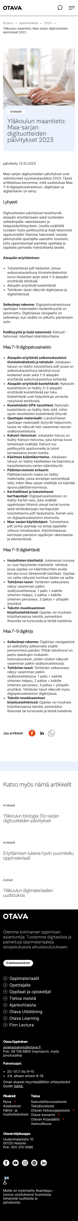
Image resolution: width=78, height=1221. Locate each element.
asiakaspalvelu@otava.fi (22, 1047)
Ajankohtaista (22, 1005)
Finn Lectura (21, 1024)
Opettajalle (20, 985)
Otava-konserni (43, 1115)
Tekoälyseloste (42, 1106)
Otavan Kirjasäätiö (46, 1119)
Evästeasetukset (18, 963)
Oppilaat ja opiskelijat (30, 991)
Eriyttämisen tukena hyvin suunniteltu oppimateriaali (38, 855)
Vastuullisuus (41, 1124)
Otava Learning (24, 1018)
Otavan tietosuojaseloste (51, 1110)
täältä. (19, 1086)
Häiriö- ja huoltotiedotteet (15, 1112)
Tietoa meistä (22, 998)
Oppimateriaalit (24, 978)
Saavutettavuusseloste (49, 1102)
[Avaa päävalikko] (72, 8)
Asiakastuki (12, 1106)
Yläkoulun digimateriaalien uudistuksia (28, 892)
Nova (7, 1102)
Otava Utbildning (25, 1011)
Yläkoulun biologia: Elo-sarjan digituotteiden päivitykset (31, 818)
